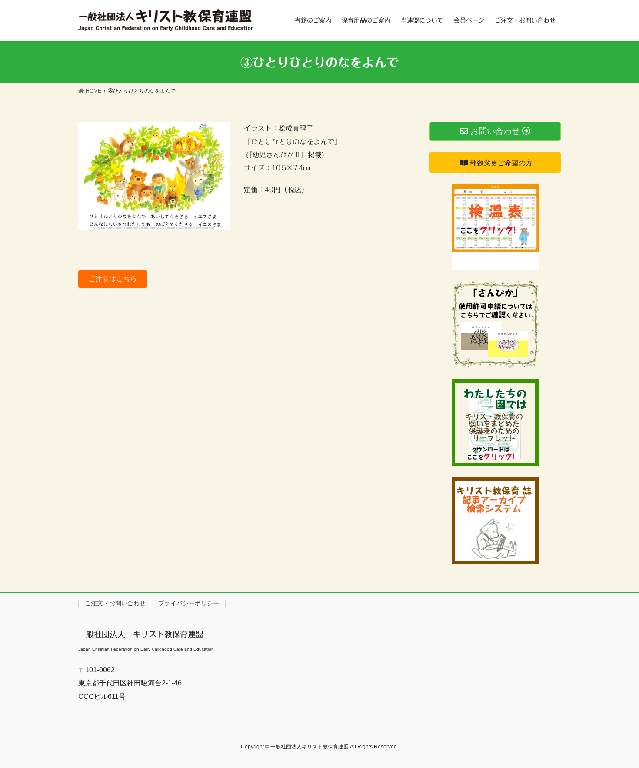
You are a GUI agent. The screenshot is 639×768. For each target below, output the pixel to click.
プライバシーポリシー (188, 603)
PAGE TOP (616, 737)
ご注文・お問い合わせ (115, 603)
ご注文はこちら (112, 279)
